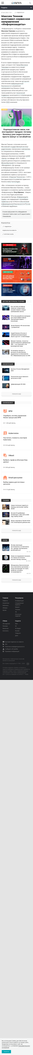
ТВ (16, 612)
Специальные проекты (19, 604)
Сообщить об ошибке (11, 649)
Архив (4, 610)
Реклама (5, 626)
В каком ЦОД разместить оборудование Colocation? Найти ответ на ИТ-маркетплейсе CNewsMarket (16, 214)
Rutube (17, 631)
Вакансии (5, 628)
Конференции (19, 600)
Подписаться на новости (9, 230)
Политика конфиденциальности (14, 646)
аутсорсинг (25, 81)
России (27, 204)
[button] (30, 3)
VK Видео (18, 628)
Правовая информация (12, 651)
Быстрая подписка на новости (14, 642)
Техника (17, 609)
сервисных (5, 202)
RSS (6, 644)
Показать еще (16, 394)
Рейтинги (5, 605)
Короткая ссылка (9, 234)
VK (16, 626)
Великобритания (7, 163)
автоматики (26, 149)
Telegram (18, 633)
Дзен (16, 635)
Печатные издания (18, 615)
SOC (8, 102)
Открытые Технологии (17, 177)
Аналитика (6, 603)
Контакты (5, 631)
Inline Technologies (13, 182)
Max (16, 623)
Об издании (6, 623)
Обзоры (5, 608)
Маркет (17, 607)
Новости (5, 600)
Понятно (6, 1051)
